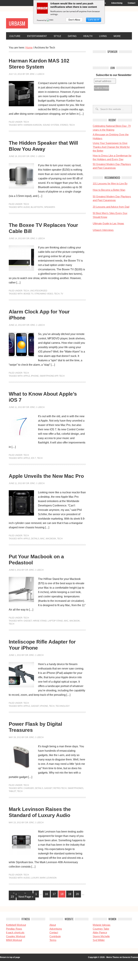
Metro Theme (112, 957)
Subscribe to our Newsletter (113, 75)
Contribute (55, 936)
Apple (26, 376)
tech (72, 125)
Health (87, 36)
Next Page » (26, 896)
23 (12, 896)
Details (35, 538)
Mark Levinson (48, 878)
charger (29, 788)
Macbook (51, 538)
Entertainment (37, 36)
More (117, 36)
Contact (131, 3)
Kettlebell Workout (16, 924)
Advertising (116, 3)
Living (103, 36)
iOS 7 (33, 458)
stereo (64, 125)
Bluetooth (37, 207)
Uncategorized (38, 291)
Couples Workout (15, 936)
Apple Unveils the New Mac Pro (46, 476)
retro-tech (60, 788)
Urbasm (17, 23)
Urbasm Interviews (103, 230)
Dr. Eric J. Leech (35, 74)
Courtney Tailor (101, 928)
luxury (35, 878)
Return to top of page (10, 957)
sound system (51, 125)
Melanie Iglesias (101, 924)
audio (26, 207)
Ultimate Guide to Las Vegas (108, 223)
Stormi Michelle (101, 936)
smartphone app (49, 376)
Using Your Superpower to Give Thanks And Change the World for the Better (111, 147)
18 (61, 894)
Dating (72, 36)
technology (63, 706)
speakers (49, 207)
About (52, 924)
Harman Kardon (33, 125)
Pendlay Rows (14, 928)
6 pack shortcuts (15, 932)
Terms (52, 940)
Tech (26, 122)
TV (62, 294)
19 (69, 894)
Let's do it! (93, 19)
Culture (14, 36)
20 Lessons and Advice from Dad (111, 206)
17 (54, 894)
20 (77, 894)
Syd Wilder (99, 940)
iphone (35, 376)
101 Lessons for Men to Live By (110, 183)
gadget (28, 621)
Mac (42, 538)
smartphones (75, 788)
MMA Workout (14, 940)
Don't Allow (74, 19)
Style (57, 36)
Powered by (42, 20)
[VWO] (50, 20)
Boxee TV (28, 294)
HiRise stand (40, 621)
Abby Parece (100, 932)
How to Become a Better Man (109, 189)
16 (46, 894)
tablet (12, 791)
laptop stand (55, 621)
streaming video (43, 294)
